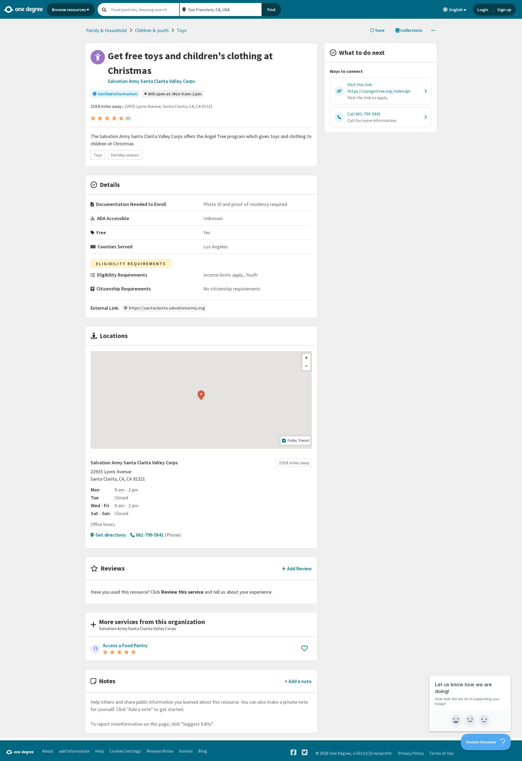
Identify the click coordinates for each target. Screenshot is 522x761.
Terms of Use (441, 753)
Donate (186, 751)
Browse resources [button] (69, 9)
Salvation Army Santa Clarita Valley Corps (151, 81)
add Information (74, 751)
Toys (182, 30)
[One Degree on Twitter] (304, 752)
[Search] (104, 9)
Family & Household (106, 30)
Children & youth (152, 30)
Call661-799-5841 (364, 114)
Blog (202, 751)
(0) (127, 118)
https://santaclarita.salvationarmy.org (167, 308)
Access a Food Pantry (125, 645)
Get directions (110, 535)
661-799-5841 (150, 535)
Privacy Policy (411, 753)
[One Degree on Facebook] (293, 752)
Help (99, 751)
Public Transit (298, 440)
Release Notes (160, 751)
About (48, 751)
